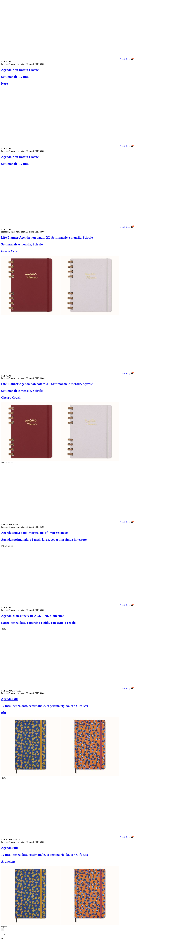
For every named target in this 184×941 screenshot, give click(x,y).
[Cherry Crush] (30, 314)
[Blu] (30, 775)
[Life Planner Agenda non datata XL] (60, 227)
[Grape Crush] (89, 314)
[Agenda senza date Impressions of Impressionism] (60, 522)
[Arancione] (89, 775)
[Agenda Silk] (60, 688)
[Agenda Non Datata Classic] (60, 59)
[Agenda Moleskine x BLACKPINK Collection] (60, 605)
